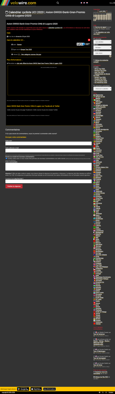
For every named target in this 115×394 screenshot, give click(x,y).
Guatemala (99, 191)
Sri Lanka (98, 299)
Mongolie (99, 250)
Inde (97, 201)
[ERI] (94, 171)
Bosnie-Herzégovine (102, 129)
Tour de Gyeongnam (99, 358)
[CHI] (94, 145)
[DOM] (94, 277)
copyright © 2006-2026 (8, 392)
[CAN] (94, 143)
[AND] (94, 104)
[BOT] (94, 131)
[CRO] (94, 159)
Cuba (97, 160)
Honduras (99, 196)
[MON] (94, 248)
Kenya (97, 220)
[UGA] (94, 317)
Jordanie (98, 217)
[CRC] (94, 155)
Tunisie (98, 313)
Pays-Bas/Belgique (102, 267)
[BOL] (94, 128)
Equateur (98, 169)
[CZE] (94, 279)
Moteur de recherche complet (100, 61)
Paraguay (98, 263)
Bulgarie (98, 136)
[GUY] (94, 195)
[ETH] (94, 178)
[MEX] (94, 246)
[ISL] (94, 208)
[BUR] (94, 138)
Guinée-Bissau (100, 193)
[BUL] (94, 136)
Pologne (98, 270)
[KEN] (94, 220)
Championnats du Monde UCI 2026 (101, 75)
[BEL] (94, 119)
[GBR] (94, 282)
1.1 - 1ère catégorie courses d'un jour (29, 54)
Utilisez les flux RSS (101, 377)
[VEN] (94, 322)
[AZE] (94, 116)
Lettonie (98, 225)
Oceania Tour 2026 (100, 79)
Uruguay (98, 320)
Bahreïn (98, 117)
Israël (97, 210)
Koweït (98, 224)
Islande (98, 208)
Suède (98, 301)
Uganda (98, 317)
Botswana (99, 131)
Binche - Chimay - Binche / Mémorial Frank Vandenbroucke (101, 342)
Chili (97, 145)
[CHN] (94, 147)
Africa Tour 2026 (100, 69)
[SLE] (94, 292)
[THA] (94, 310)
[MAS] (94, 234)
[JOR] (94, 217)
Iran (97, 205)
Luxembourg (99, 231)
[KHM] (94, 140)
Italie (97, 212)
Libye (97, 227)
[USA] (94, 176)
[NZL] (94, 255)
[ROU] (94, 280)
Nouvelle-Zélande (101, 255)
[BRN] (94, 117)
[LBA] (94, 227)
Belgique (98, 119)
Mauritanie (99, 244)
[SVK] (94, 294)
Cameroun (99, 141)
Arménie (98, 110)
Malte (97, 239)
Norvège (98, 253)
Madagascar (99, 232)
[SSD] (94, 298)
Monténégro (99, 251)
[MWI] (94, 236)
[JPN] (94, 215)
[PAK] (94, 260)
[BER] (94, 124)
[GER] (94, 102)
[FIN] (94, 179)
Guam (97, 189)
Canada (98, 143)
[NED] (94, 265)
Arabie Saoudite (101, 107)
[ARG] (94, 109)
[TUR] (94, 315)
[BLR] (94, 126)
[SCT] (94, 164)
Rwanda (98, 286)
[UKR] (94, 319)
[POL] (94, 270)
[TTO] (94, 312)
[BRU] (94, 135)
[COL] (94, 150)
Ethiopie (98, 177)
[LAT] (94, 226)
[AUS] (94, 112)
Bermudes (99, 124)
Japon (97, 215)
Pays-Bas (99, 265)
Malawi (98, 236)
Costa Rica (99, 155)
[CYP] (94, 148)
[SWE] (94, 301)
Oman (97, 256)
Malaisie (98, 234)
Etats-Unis (99, 176)
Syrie (97, 305)
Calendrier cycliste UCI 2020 (26, 12)
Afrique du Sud (100, 97)
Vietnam (98, 324)
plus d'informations (49, 389)
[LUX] (94, 231)
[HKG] (94, 198)
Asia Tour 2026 (99, 72)
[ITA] (94, 212)
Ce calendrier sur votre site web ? (101, 33)
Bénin (97, 122)
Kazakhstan (99, 219)
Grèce (97, 186)
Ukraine (98, 319)
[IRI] (94, 205)
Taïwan (98, 307)
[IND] (94, 202)
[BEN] (94, 123)
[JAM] (94, 214)
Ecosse (98, 164)
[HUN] (94, 200)
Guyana (98, 195)
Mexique (98, 246)
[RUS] (94, 284)
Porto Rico (99, 272)
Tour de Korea (97, 365)
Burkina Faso (100, 138)
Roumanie (99, 280)
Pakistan (98, 260)
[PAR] (94, 263)
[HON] (94, 196)
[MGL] (94, 250)
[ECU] (94, 169)
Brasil (97, 133)
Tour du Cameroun (99, 334)
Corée (97, 153)
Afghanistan (99, 95)
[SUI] (94, 303)
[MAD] (94, 232)
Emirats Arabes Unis (102, 167)
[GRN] (94, 188)
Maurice (98, 243)
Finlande (98, 179)
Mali (97, 237)
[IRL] (94, 207)
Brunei (98, 134)
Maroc (98, 241)
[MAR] (94, 241)
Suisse (19, 44)
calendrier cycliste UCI (55, 28)
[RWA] (94, 286)
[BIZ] (94, 121)
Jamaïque (99, 213)
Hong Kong (99, 198)
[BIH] (94, 129)
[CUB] (94, 160)
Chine (97, 146)
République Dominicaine (103, 277)
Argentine (99, 109)
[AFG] (94, 95)
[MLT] (94, 239)
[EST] (94, 174)
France (98, 181)
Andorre (98, 103)
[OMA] (94, 256)
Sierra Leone (100, 292)
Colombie (99, 150)
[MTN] (94, 244)
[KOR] (94, 153)
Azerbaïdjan (99, 115)
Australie (98, 112)
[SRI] (94, 299)
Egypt (97, 165)
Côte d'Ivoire (100, 157)
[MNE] (94, 251)
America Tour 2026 (100, 70)
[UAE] (94, 167)
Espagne (98, 172)
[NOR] (94, 253)
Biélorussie (99, 126)
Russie (98, 284)
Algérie (98, 100)
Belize (98, 121)
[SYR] (94, 305)
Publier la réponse (14, 186)
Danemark (99, 162)
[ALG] (94, 100)
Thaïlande (99, 310)
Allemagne (99, 102)
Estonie (98, 174)
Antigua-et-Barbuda (102, 105)
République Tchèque (102, 279)
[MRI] (94, 243)
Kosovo (98, 222)
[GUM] (94, 190)
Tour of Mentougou (99, 351)
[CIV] (94, 157)
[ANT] (94, 105)
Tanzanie (98, 308)
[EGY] (94, 165)
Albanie (98, 98)
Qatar (97, 275)
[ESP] (94, 172)
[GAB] (94, 183)
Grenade (98, 188)
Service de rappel (100, 27)
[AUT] (94, 114)
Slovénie (98, 296)
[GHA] (94, 184)
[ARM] (94, 110)
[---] (94, 267)
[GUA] (94, 191)
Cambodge (99, 140)
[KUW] (94, 224)
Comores (98, 152)
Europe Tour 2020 (26, 49)
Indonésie (99, 203)
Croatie (98, 158)
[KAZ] (94, 219)
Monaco (98, 248)
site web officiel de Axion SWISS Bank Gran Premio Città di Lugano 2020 (39, 63)
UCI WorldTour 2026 (101, 82)
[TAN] (94, 308)
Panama (98, 262)
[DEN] (94, 162)
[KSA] (94, 107)
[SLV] (94, 287)
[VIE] (94, 324)
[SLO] (94, 296)
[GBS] (94, 193)
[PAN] (94, 262)
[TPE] (94, 307)
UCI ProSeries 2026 (101, 81)
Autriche (98, 114)
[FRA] (94, 181)
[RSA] (94, 97)
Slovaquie (99, 294)
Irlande (98, 207)
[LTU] (94, 229)
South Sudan (99, 298)
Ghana (97, 184)
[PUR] (94, 272)
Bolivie (98, 128)
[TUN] (94, 313)
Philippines (99, 268)
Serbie (98, 291)
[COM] (94, 152)
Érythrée (98, 171)
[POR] (94, 274)
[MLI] (94, 238)
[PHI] (94, 268)
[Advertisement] (48, 81)
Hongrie (98, 200)
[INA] (94, 203)
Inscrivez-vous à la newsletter (100, 372)
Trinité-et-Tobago (101, 312)
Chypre (98, 148)
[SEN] (94, 289)
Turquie (98, 315)
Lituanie (98, 229)
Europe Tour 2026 (100, 77)
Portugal (98, 274)
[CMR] (94, 141)
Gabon (98, 183)
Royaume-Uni (100, 282)
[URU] (94, 320)
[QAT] (94, 275)
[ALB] (94, 98)
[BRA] (94, 133)
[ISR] (94, 210)
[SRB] (94, 291)
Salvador (98, 287)
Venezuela (99, 322)
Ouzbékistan (100, 258)
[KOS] (94, 222)
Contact (111, 392)
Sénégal (98, 289)
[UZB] (94, 258)
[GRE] (94, 186)
